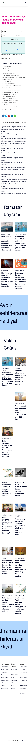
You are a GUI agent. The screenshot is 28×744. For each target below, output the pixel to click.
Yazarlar (17, 368)
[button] (12, 3)
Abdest (20, 3)
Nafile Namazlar (5, 270)
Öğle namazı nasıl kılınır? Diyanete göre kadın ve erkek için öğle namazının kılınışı (20, 527)
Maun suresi (23, 675)
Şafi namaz (13, 683)
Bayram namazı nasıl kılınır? (13, 50)
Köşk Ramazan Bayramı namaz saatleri (13, 167)
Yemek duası (4, 691)
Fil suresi (22, 669)
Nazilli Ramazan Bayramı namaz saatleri (14, 179)
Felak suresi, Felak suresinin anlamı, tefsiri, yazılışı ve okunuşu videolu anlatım (20, 605)
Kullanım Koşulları (21, 743)
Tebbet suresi (23, 685)
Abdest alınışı (4, 666)
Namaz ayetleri (5, 677)
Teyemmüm (4, 672)
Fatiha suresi (23, 666)
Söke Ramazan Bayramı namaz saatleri (13, 181)
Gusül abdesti (4, 669)
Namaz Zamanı (22, 741)
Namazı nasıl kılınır (20, 234)
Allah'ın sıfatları (5, 683)
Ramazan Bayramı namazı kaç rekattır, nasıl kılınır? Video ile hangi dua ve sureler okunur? (20, 281)
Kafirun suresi (23, 680)
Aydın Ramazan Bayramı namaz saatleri (13, 127)
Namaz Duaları (19, 480)
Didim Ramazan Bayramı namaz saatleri (13, 141)
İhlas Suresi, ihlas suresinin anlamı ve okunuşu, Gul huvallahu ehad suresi (6, 243)
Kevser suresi (23, 677)
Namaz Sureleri (5, 234)
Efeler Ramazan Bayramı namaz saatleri (14, 193)
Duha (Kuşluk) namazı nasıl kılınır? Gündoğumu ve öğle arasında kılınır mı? (7, 449)
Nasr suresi (23, 683)
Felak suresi (23, 691)
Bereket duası (4, 688)
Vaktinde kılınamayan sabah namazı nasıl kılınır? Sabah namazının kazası (20, 377)
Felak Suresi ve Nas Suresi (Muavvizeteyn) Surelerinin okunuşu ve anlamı (8, 604)
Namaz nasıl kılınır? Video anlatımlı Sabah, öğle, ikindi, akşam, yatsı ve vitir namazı (20, 243)
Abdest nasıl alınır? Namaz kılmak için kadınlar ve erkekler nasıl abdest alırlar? (7, 567)
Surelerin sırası (5, 680)
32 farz (3, 685)
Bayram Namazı (19, 270)
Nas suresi (22, 693)
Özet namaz (14, 680)
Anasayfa (12, 3)
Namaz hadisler (5, 675)
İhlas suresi (23, 688)
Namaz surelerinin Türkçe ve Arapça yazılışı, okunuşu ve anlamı (6, 489)
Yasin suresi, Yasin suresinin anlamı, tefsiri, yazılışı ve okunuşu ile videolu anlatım (20, 568)
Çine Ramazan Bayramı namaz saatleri (13, 138)
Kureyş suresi (23, 672)
